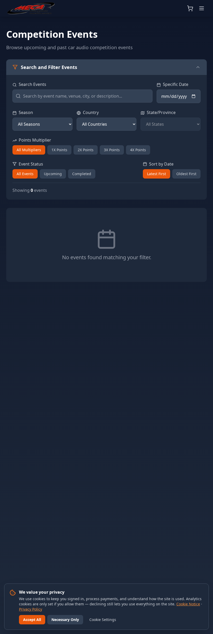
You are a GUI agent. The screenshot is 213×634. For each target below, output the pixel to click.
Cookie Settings (102, 619)
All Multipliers (29, 149)
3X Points (112, 149)
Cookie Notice (188, 603)
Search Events (32, 84)
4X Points (138, 149)
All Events (25, 173)
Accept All (32, 619)
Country (91, 112)
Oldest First (186, 173)
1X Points (59, 149)
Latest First (156, 173)
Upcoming (53, 173)
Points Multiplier (35, 140)
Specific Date (175, 84)
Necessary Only (65, 619)
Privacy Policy (30, 609)
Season (26, 112)
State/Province (161, 112)
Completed (81, 173)
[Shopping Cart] (190, 8)
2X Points (86, 149)
